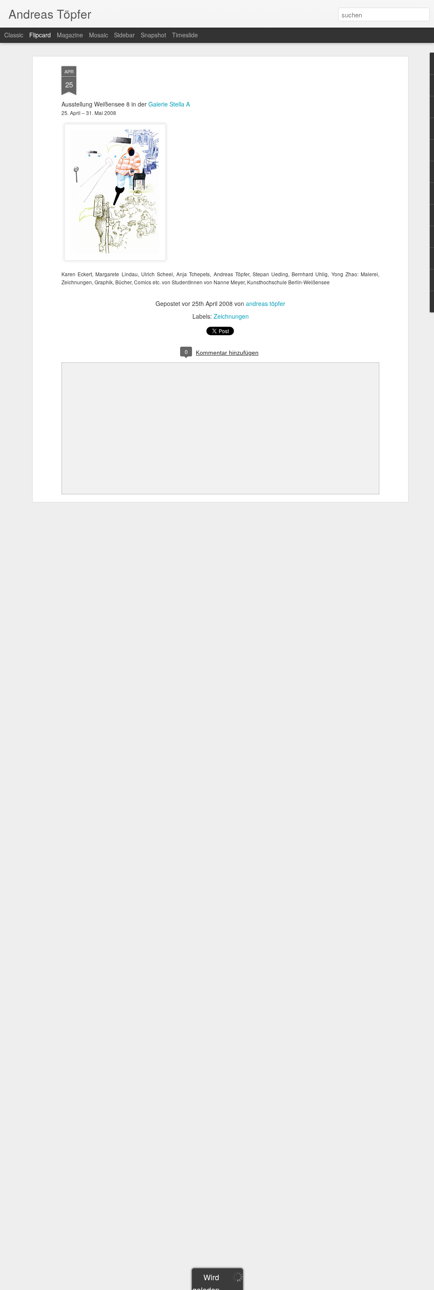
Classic (13, 35)
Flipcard (40, 35)
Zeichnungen (231, 316)
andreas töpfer (265, 303)
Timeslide (185, 35)
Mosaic (98, 35)
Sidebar (124, 35)
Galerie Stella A (169, 104)
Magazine (70, 35)
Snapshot (153, 35)
